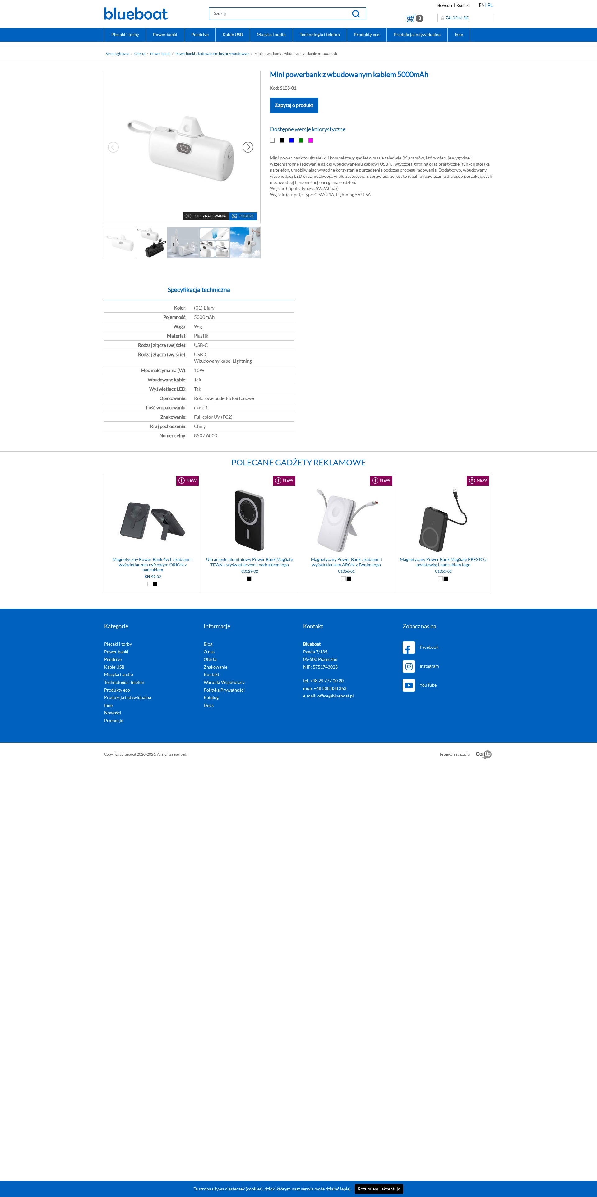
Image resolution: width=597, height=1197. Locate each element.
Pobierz (246, 216)
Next (248, 147)
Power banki (165, 34)
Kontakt (463, 5)
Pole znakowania (209, 216)
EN (481, 5)
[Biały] (272, 140)
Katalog (211, 697)
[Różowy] (311, 140)
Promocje (113, 720)
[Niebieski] (291, 140)
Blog (208, 644)
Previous (113, 147)
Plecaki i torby (125, 34)
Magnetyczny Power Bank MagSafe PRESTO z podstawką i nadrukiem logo (443, 562)
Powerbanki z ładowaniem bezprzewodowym (212, 54)
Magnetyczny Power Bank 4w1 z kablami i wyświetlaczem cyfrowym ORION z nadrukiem (153, 565)
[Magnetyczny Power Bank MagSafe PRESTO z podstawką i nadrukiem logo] (443, 521)
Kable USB (233, 34)
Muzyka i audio (271, 34)
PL (490, 5)
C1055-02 (443, 571)
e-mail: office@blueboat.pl (328, 695)
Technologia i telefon (320, 34)
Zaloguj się (457, 18)
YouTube (428, 685)
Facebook (429, 647)
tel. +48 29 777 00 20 (323, 680)
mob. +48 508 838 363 (324, 688)
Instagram (429, 666)
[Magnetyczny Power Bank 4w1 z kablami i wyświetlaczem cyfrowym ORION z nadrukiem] (153, 521)
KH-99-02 (153, 576)
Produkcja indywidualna (417, 34)
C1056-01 (346, 571)
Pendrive (200, 34)
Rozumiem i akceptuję (379, 1188)
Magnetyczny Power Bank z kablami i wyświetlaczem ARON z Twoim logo (346, 562)
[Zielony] (301, 140)
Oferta (139, 54)
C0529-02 (249, 571)
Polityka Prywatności (224, 690)
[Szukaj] (356, 13)
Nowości (445, 5)
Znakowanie (215, 667)
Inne (459, 34)
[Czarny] (282, 140)
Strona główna (117, 54)
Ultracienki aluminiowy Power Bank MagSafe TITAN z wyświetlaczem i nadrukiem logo (249, 562)
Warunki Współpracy (224, 682)
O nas (209, 651)
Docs (209, 705)
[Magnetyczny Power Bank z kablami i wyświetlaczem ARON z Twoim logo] (346, 521)
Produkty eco (367, 34)
